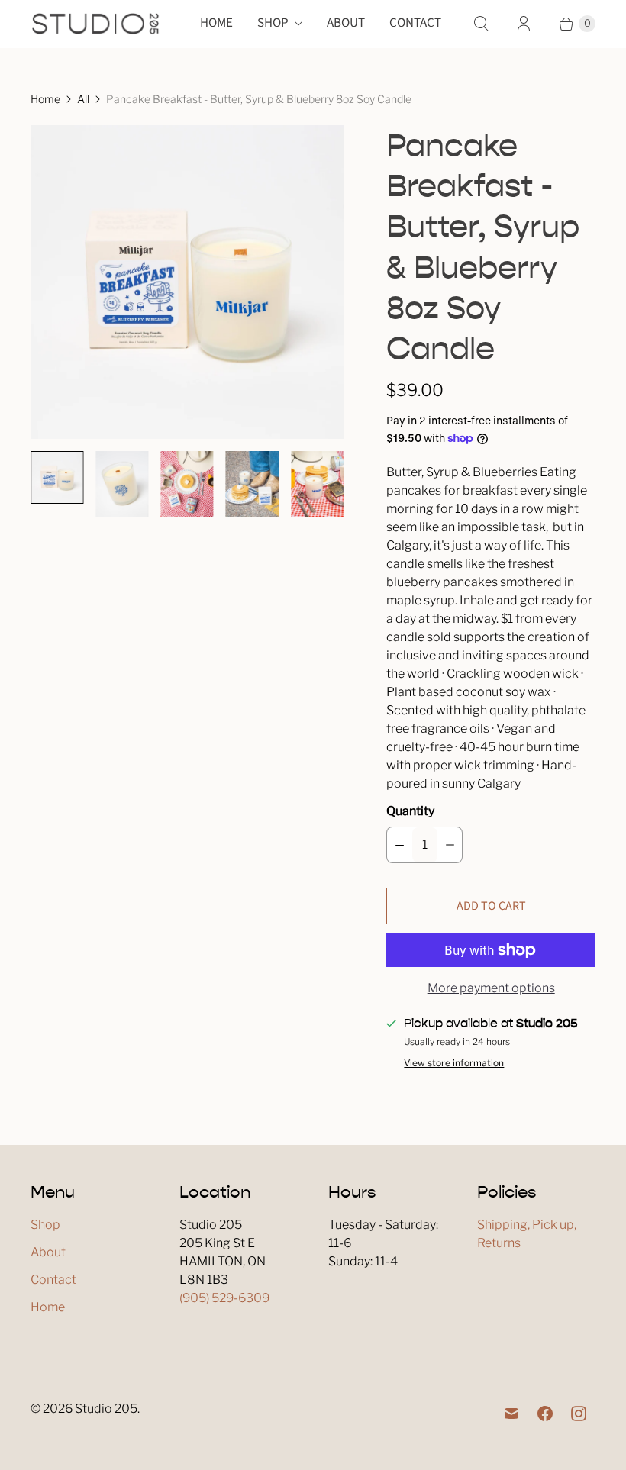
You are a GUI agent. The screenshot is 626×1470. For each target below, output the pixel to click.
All (83, 98)
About (346, 23)
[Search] (481, 23)
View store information (454, 1063)
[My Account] (523, 23)
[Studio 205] (95, 23)
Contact (415, 23)
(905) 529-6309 (224, 1298)
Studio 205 (106, 1408)
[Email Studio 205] (511, 1413)
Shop (273, 23)
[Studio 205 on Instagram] (578, 1413)
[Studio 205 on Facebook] (545, 1413)
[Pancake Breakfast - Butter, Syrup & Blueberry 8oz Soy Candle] (187, 281)
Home (216, 23)
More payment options (491, 988)
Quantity (410, 811)
